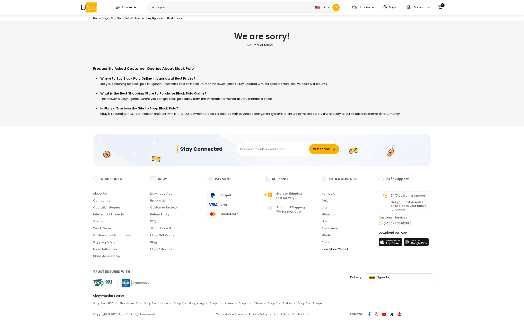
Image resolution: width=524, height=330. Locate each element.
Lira (324, 207)
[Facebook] (370, 315)
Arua (325, 242)
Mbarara (328, 214)
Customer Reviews (164, 207)
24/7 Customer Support (409, 195)
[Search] (336, 7)
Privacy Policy (258, 314)
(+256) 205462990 (397, 223)
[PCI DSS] (102, 283)
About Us (100, 193)
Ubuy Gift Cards (162, 235)
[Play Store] (416, 243)
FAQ (153, 221)
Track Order (102, 228)
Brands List (158, 200)
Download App (161, 193)
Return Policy (159, 214)
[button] (363, 7)
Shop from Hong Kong (189, 303)
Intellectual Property (108, 214)
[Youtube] (384, 315)
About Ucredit (160, 228)
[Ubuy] (89, 7)
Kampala (328, 193)
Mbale (326, 235)
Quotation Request (107, 207)
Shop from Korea (221, 303)
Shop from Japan (156, 303)
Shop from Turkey (280, 303)
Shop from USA (103, 303)
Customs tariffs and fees (112, 235)
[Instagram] (376, 315)
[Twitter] (392, 315)
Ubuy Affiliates (161, 249)
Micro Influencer (105, 249)
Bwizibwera (330, 228)
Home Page (101, 18)
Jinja (325, 221)
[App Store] (391, 243)
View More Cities (334, 249)
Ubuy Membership (106, 256)
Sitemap (99, 221)
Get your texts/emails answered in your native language (408, 205)
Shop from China (250, 303)
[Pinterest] (399, 315)
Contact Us (101, 200)
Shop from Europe (310, 303)
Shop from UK (129, 303)
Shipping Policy (104, 242)
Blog (153, 242)
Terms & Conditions (229, 314)
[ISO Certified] (133, 283)
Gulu (325, 200)
